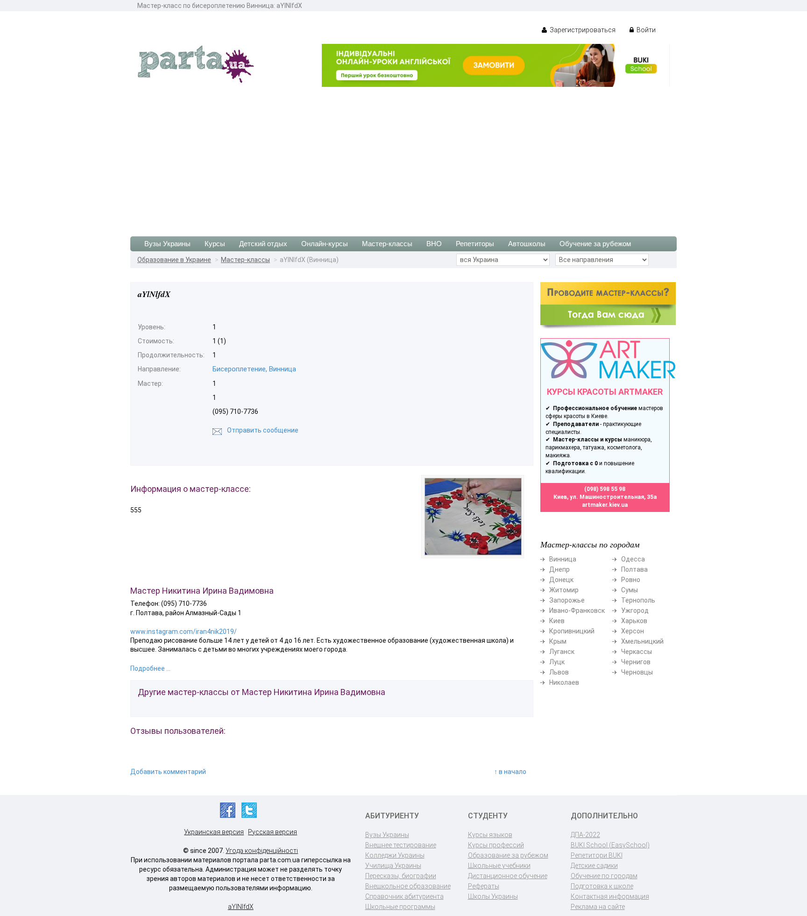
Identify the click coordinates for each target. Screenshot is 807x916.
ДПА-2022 (585, 834)
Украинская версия (214, 832)
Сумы (629, 590)
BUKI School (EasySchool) (610, 845)
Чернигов (636, 662)
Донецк (561, 579)
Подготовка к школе (602, 886)
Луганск (561, 651)
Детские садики (594, 865)
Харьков (634, 621)
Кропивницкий (572, 631)
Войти (645, 30)
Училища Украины (393, 865)
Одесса (633, 559)
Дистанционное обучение (507, 876)
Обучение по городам (604, 876)
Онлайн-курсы (324, 244)
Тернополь (638, 600)
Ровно (630, 579)
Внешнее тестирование (400, 845)
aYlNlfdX (241, 906)
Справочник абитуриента (404, 896)
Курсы (215, 244)
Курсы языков (490, 834)
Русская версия (272, 832)
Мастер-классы (387, 244)
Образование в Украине (174, 259)
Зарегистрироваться (582, 30)
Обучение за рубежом (595, 244)
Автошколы (526, 244)
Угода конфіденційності (262, 850)
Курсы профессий (496, 845)
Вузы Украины (167, 244)
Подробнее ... (150, 668)
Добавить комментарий (168, 771)
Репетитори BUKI (597, 855)
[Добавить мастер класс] (608, 305)
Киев (557, 621)
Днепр (559, 569)
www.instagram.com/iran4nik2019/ (183, 631)
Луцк (557, 662)
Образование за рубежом (508, 855)
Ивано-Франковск (577, 610)
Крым (557, 641)
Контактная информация (610, 896)
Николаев (564, 682)
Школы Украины (493, 896)
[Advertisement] (403, 157)
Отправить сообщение (262, 430)
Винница (562, 559)
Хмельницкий (642, 641)
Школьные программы (400, 906)
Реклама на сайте (598, 906)
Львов (559, 672)
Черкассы (636, 651)
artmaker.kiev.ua (605, 505)
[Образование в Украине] (195, 63)
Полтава (634, 569)
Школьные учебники (499, 865)
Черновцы (637, 672)
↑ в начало (510, 771)
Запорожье (567, 600)
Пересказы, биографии (400, 876)
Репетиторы (475, 244)
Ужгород (635, 610)
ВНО (434, 244)
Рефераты (483, 886)
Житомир (564, 590)
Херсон (632, 631)
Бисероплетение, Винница (254, 369)
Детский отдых (263, 244)
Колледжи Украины (395, 855)
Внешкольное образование (408, 886)
